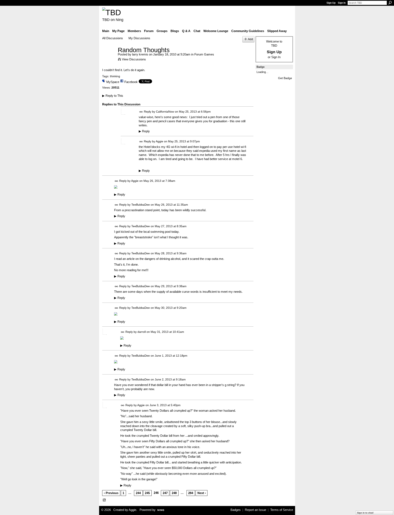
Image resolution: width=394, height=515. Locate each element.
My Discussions (139, 38)
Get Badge (285, 78)
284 (190, 493)
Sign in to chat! (365, 513)
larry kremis (140, 54)
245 (147, 493)
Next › (201, 493)
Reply (144, 131)
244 (138, 493)
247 (165, 493)
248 (174, 493)
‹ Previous (111, 493)
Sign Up (331, 2)
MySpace (112, 82)
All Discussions (112, 38)
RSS (104, 500)
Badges (235, 510)
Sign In (342, 2)
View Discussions (134, 59)
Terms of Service (281, 510)
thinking (115, 76)
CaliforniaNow (165, 111)
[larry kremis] (108, 57)
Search (390, 3)
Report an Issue (255, 510)
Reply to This (112, 95)
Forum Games (204, 54)
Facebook (131, 82)
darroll (141, 331)
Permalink (141, 112)
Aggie (159, 141)
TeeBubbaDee (140, 204)
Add (250, 39)
